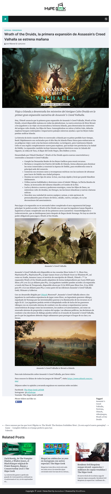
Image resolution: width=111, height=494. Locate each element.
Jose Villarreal (10, 44)
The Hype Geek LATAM (34, 390)
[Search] (106, 19)
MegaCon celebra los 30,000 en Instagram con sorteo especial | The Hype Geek (54, 461)
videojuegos (17, 30)
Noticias (7, 30)
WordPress (80, 491)
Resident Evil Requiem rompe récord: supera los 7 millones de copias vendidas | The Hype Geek (92, 469)
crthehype (31, 392)
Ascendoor (59, 491)
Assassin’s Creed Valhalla (100, 404)
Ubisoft (44, 295)
